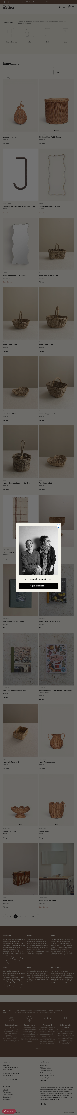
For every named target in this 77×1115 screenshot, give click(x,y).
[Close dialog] (58, 526)
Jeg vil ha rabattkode (39, 586)
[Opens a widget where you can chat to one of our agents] (9, 1111)
